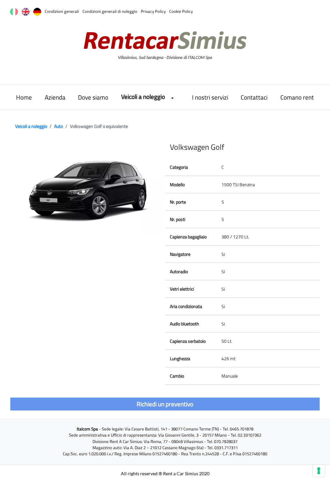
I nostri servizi (210, 97)
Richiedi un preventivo (165, 404)
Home (24, 97)
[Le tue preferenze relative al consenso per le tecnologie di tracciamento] (319, 471)
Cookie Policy (181, 11)
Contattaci (254, 97)
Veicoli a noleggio (143, 96)
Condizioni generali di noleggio (109, 11)
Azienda (55, 97)
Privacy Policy (153, 11)
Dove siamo (93, 97)
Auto (58, 126)
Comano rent (297, 97)
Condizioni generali (62, 11)
